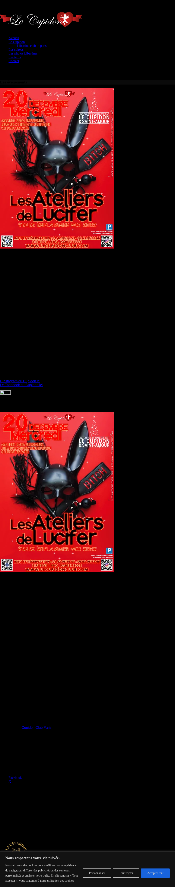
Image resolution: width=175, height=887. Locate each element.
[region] (87, 869)
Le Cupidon (17, 42)
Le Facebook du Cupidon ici (21, 385)
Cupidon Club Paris (36, 727)
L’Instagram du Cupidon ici (20, 381)
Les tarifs (15, 57)
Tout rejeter (126, 873)
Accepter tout (155, 873)
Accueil (14, 38)
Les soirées (16, 49)
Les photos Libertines (23, 53)
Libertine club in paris (32, 45)
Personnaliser (97, 873)
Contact (14, 61)
